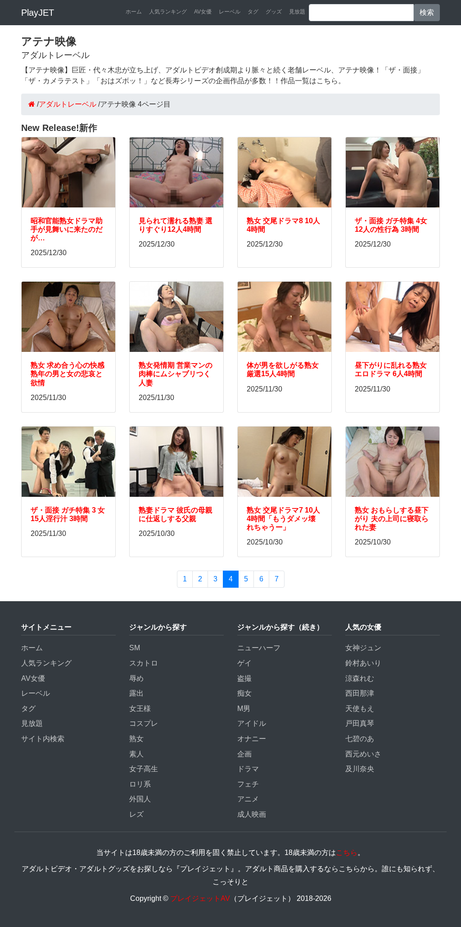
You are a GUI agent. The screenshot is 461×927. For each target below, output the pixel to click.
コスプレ (143, 723)
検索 (427, 12)
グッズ (274, 12)
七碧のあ (359, 738)
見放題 (297, 12)
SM (134, 648)
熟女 (136, 738)
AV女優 (203, 12)
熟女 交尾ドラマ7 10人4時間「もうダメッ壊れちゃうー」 (283, 518)
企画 (244, 754)
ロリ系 (140, 784)
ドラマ (248, 769)
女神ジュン (363, 648)
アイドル (251, 723)
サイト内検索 (42, 738)
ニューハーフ (258, 648)
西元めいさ (363, 754)
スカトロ (143, 663)
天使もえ (359, 708)
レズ (136, 814)
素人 (136, 754)
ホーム (134, 12)
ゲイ (244, 663)
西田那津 (359, 693)
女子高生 (143, 769)
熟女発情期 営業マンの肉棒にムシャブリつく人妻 (175, 373)
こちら (346, 852)
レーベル (229, 12)
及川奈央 (359, 769)
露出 (136, 693)
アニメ (248, 799)
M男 (243, 708)
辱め (136, 678)
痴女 (244, 693)
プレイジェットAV (200, 898)
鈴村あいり (363, 663)
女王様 (140, 708)
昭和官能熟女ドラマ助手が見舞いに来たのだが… (67, 229)
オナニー (251, 738)
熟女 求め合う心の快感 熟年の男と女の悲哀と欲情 (67, 373)
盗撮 (244, 678)
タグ (253, 12)
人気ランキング (168, 12)
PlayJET (37, 13)
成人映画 (251, 814)
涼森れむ (359, 678)
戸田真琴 (359, 723)
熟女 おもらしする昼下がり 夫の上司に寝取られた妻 (392, 518)
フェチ (248, 784)
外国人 (140, 799)
